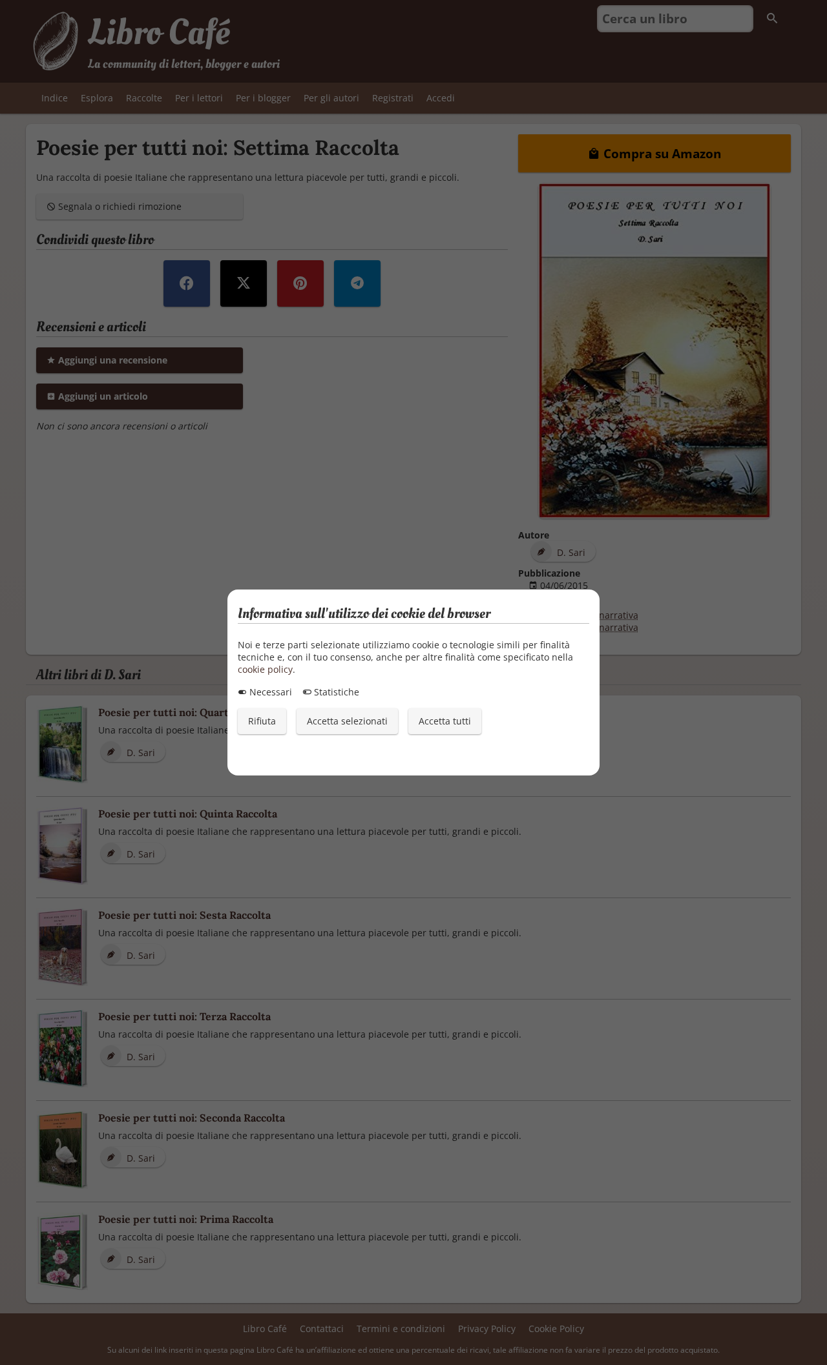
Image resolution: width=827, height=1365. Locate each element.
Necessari (269, 692)
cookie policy (265, 669)
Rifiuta (262, 721)
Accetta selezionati (347, 721)
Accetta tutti (445, 721)
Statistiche (335, 692)
